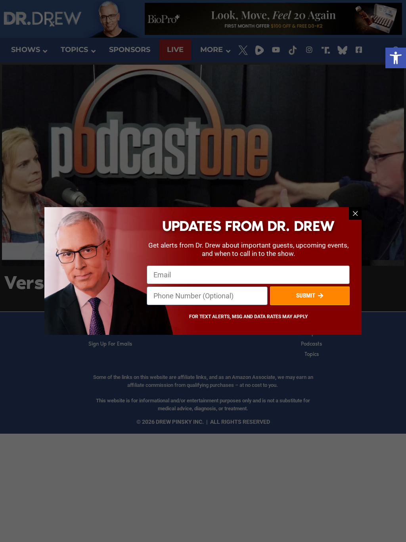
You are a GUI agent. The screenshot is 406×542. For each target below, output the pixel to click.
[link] (395, 58)
